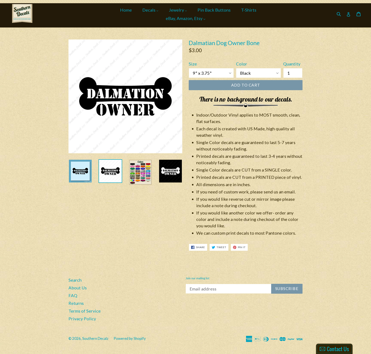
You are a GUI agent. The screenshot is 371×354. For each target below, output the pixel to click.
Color (241, 63)
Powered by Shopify (130, 338)
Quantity (291, 63)
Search (75, 280)
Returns (76, 303)
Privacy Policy (82, 318)
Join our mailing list (197, 278)
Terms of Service (84, 310)
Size (193, 63)
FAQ (72, 295)
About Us (77, 287)
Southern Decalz (95, 338)
